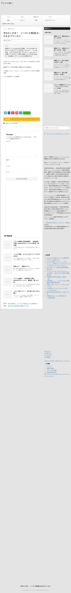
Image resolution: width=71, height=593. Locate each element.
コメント (8, 141)
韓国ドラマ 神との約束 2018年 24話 (62, 61)
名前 (7, 160)
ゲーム (50, 16)
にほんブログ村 (49, 361)
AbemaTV (15, 123)
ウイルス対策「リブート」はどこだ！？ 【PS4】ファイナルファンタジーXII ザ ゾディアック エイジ (58, 263)
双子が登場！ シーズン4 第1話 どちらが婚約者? (22, 303)
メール (8, 166)
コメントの (52, 370)
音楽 (36, 20)
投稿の (50, 368)
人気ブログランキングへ (62, 361)
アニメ (22, 16)
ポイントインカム (62, 157)
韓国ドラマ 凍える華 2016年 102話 (61, 73)
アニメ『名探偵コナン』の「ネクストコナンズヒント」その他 (62, 86)
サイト (8, 172)
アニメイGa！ (7, 3)
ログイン (49, 366)
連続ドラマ (36, 16)
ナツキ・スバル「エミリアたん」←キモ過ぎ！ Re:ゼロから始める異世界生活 (58, 273)
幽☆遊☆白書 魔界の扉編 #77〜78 (18, 306)
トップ (8, 16)
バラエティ (22, 20)
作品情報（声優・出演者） (8, 23)
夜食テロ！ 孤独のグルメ (21, 266)
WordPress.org (51, 372)
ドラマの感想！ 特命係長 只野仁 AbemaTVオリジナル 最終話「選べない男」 (26, 280)
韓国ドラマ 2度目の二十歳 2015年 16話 (61, 49)
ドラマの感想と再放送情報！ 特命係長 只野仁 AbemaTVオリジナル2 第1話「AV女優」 (26, 243)
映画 (8, 20)
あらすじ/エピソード (50, 20)
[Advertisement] (32, 10)
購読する (48, 28)
